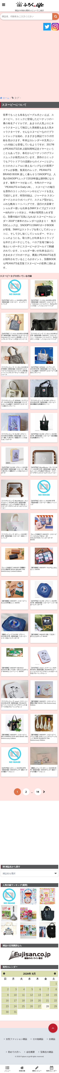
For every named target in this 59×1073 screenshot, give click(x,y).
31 (15, 1012)
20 (39, 1000)
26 (31, 1006)
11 (23, 995)
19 (31, 1000)
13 (39, 995)
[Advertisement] (29, 63)
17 (15, 1000)
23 (7, 1006)
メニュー (7, 1071)
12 (31, 995)
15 (55, 995)
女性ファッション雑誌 (16, 1039)
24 (15, 1006)
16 (7, 1000)
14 (37, 791)
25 (23, 1006)
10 (15, 995)
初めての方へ (14, 1052)
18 (23, 1000)
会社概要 (30, 1052)
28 (47, 1006)
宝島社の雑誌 (46, 1052)
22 (55, 1000)
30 (7, 1012)
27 (39, 1006)
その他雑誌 (38, 1039)
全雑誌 (52, 1039)
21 (47, 1000)
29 (55, 1006)
